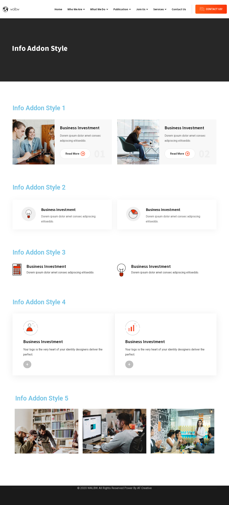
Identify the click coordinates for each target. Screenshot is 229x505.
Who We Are (74, 9)
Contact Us (179, 9)
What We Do (97, 9)
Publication (120, 9)
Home (58, 9)
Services (158, 9)
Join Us (140, 9)
